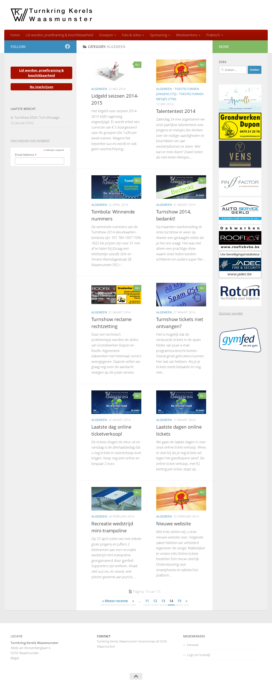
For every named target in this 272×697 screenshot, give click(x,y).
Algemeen (99, 89)
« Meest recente (115, 601)
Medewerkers (186, 35)
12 (155, 601)
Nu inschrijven (41, 87)
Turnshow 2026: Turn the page (36, 117)
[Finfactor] (240, 194)
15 (179, 601)
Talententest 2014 (176, 111)
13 (163, 601)
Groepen (106, 35)
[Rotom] (240, 305)
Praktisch (213, 35)
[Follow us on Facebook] (67, 46)
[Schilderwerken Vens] (240, 166)
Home (15, 35)
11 (147, 601)
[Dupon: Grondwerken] (240, 138)
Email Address (26, 155)
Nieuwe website (173, 523)
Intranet (192, 645)
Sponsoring (158, 35)
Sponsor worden (231, 313)
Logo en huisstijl (198, 655)
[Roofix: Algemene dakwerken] (240, 248)
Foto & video (131, 35)
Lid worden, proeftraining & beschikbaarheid (59, 35)
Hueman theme (63, 688)
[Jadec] (240, 277)
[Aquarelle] (240, 110)
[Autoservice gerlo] (240, 222)
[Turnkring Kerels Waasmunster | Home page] (51, 14)
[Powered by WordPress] (27, 688)
